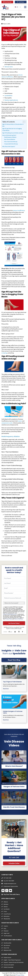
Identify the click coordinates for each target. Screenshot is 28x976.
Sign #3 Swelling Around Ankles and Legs (12, 133)
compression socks (6, 423)
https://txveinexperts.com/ (10, 614)
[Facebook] (2, 890)
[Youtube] (10, 890)
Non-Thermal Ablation (9, 139)
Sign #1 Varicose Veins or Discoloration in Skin (13, 125)
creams (20, 421)
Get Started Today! (14, 623)
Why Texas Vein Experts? (8, 146)
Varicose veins (8, 66)
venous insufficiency (19, 210)
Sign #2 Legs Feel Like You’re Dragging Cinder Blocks (12, 129)
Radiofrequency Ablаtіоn (10, 137)
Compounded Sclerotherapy (11, 143)
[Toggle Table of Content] (23, 122)
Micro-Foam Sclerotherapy (10, 141)
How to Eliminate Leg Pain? (9, 135)
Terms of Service (18, 619)
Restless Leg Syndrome (11, 100)
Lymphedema (8, 95)
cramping (4, 353)
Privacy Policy (8, 619)
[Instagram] (6, 890)
